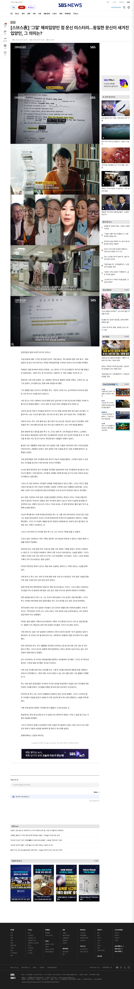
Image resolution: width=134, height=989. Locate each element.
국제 (39, 14)
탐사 (64, 954)
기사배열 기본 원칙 (87, 979)
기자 (98, 943)
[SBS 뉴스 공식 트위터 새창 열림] (125, 967)
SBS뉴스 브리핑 (49, 949)
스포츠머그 (83, 933)
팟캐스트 (117, 935)
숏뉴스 (99, 940)
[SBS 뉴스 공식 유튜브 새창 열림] (117, 967)
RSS (98, 948)
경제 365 (65, 940)
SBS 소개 (14, 968)
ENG (108, 2)
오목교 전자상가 (84, 951)
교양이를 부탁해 (84, 938)
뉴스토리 (30, 950)
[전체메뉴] (11, 13)
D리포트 (65, 943)
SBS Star (118, 948)
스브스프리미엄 (119, 929)
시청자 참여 (25, 968)
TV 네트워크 (13, 953)
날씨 (98, 933)
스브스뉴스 (83, 945)
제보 (98, 935)
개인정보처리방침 (52, 967)
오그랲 (103, 389)
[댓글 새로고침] (17, 780)
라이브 (99, 938)
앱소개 (99, 945)
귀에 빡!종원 (83, 935)
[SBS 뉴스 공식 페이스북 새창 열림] (121, 967)
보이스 (47, 946)
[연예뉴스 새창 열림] (116, 83)
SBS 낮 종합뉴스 (49, 951)
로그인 (114, 2)
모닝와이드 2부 (32, 940)
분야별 (12, 929)
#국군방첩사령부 (116, 7)
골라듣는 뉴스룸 (49, 944)
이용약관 (42, 967)
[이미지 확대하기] (12, 344)
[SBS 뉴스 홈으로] (70, 5)
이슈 (11, 955)
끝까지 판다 (66, 951)
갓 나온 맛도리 (83, 949)
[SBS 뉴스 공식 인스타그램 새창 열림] (129, 967)
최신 (11, 933)
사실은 (64, 933)
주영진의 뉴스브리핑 (33, 943)
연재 (64, 929)
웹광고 (34, 967)
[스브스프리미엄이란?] (117, 384)
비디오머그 (83, 929)
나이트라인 (31, 948)
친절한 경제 (66, 938)
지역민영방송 (107, 968)
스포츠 (54, 14)
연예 (60, 14)
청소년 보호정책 (98, 979)
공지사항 (99, 956)
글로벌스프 (104, 412)
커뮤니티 (117, 938)
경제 (28, 14)
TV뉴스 (75, 14)
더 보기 (95, 860)
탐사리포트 (65, 948)
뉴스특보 (30, 953)
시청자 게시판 (100, 950)
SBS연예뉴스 (118, 946)
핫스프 (103, 401)
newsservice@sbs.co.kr (69, 977)
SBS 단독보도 (66, 935)
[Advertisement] (55, 813)
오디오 (47, 940)
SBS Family (94, 968)
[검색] (124, 7)
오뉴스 (29, 945)
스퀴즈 (116, 940)
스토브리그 (83, 940)
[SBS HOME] (128, 2)
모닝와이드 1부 (32, 938)
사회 (34, 14)
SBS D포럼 (118, 951)
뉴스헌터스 (31, 935)
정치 (23, 14)
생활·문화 (47, 14)
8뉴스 (17, 14)
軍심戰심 (47, 933)
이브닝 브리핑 (48, 935)
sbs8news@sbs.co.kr (71, 974)
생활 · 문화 (13, 945)
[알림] (129, 7)
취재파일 (68, 14)
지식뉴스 (117, 933)
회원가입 (121, 2)
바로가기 (99, 929)
